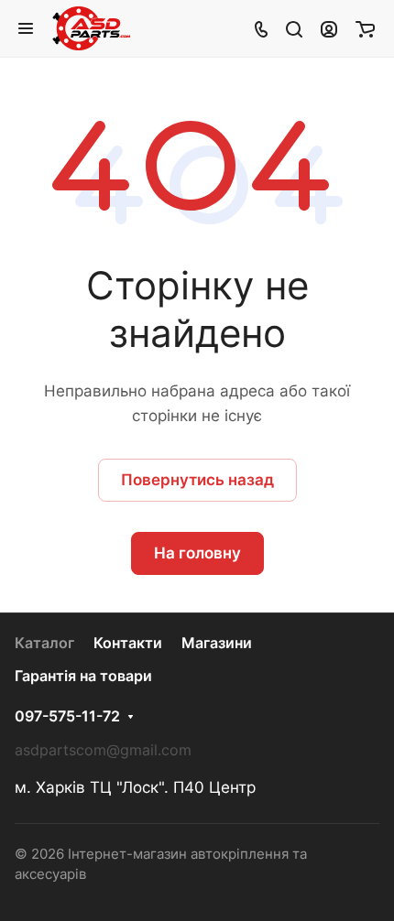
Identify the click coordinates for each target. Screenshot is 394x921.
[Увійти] (329, 28)
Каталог (44, 643)
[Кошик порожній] (365, 28)
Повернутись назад (197, 480)
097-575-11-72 (67, 717)
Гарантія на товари (83, 676)
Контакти (127, 643)
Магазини (216, 643)
